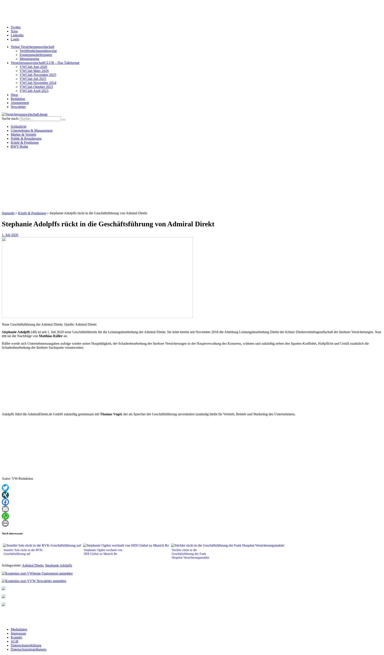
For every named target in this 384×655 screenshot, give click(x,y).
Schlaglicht (18, 126)
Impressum (18, 633)
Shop (14, 95)
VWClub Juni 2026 (33, 67)
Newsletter (18, 107)
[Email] (192, 509)
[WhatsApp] (192, 516)
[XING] (192, 494)
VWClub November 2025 (38, 75)
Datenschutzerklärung (26, 645)
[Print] (192, 523)
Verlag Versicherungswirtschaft (32, 47)
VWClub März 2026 (34, 71)
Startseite (8, 213)
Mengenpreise (29, 59)
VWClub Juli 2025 (33, 79)
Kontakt (16, 637)
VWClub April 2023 (34, 91)
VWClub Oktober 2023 (36, 87)
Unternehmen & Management (31, 130)
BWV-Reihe (19, 146)
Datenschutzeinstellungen (28, 649)
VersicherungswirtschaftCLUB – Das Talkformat (45, 63)
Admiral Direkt (32, 565)
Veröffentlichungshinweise (38, 51)
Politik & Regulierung (26, 138)
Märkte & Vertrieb (23, 134)
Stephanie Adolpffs (58, 565)
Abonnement (20, 103)
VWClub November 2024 (38, 83)
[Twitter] (192, 487)
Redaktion (18, 99)
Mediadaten (19, 629)
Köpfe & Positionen (25, 142)
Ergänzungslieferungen (36, 55)
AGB (14, 641)
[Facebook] (192, 502)
